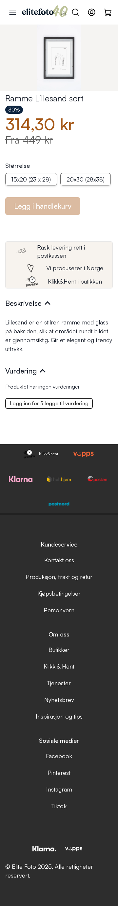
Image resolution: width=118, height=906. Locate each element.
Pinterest (59, 772)
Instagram (59, 789)
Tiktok (59, 806)
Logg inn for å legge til (49, 403)
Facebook (59, 755)
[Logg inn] (91, 12)
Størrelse (17, 165)
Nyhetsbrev (59, 699)
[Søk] (75, 12)
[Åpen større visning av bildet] (59, 58)
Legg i (42, 205)
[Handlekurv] (108, 12)
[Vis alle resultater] (12, 12)
